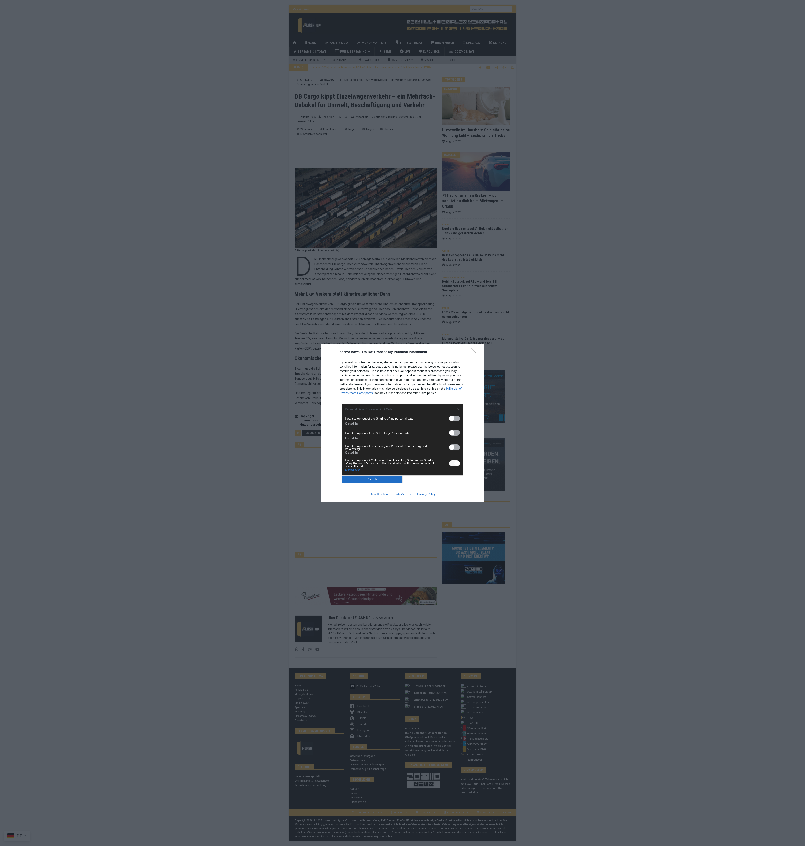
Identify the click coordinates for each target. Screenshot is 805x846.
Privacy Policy (426, 494)
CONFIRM (372, 479)
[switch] (454, 418)
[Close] (475, 352)
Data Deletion (379, 494)
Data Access (402, 494)
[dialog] (402, 423)
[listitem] (402, 409)
